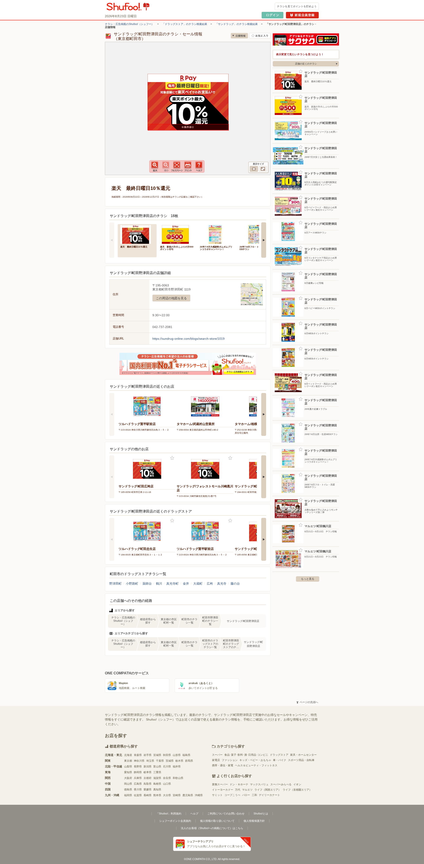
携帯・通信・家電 (222, 765)
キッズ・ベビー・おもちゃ (255, 760)
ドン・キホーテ (239, 784)
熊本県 (157, 795)
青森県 (138, 755)
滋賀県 (157, 778)
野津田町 (115, 583)
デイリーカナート (269, 795)
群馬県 (189, 760)
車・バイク (279, 760)
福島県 (186, 755)
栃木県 (179, 760)
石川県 (167, 766)
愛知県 (128, 772)
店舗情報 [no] (239, 35)
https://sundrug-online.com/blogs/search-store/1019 (188, 338)
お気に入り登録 (172, 458)
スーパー (217, 754)
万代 (237, 789)
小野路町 (132, 583)
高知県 (157, 789)
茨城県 (170, 760)
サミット (217, 795)
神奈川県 (139, 760)
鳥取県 (147, 783)
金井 (186, 583)
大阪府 (128, 778)
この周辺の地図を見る (171, 298)
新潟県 (147, 766)
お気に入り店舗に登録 (260, 35)
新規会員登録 (302, 15)
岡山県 (128, 783)
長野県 (138, 766)
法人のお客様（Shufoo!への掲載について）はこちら (212, 828)
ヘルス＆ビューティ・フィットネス (256, 765)
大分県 (167, 795)
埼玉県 (150, 760)
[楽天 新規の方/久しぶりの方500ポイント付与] (177, 234)
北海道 (128, 755)
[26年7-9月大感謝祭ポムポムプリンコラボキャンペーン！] (216, 234)
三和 (254, 795)
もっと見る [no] (307, 578)
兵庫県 (138, 778)
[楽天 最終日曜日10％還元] (137, 234)
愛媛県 (147, 789)
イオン (297, 784)
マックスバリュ (259, 784)
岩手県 (147, 755)
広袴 (210, 583)
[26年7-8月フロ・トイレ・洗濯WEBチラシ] (256, 234)
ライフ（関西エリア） (267, 789)
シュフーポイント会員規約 (175, 820)
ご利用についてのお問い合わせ (225, 813)
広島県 (138, 783)
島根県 (157, 783)
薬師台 (147, 583)
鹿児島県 (187, 795)
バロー (246, 795)
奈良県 (167, 778)
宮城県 (157, 755)
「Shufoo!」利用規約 (168, 813)
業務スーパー (220, 784)
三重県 (157, 772)
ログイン (272, 15)
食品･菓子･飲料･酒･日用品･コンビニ (246, 754)
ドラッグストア (279, 754)
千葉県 (160, 760)
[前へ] (111, 240)
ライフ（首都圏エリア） (297, 789)
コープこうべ (232, 795)
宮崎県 (177, 795)
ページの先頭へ (307, 702)
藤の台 (235, 583)
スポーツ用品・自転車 (301, 760)
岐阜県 (147, 772)
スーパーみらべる (281, 784)
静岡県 (138, 772)
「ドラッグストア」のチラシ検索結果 (184, 24)
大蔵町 (198, 583)
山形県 (177, 755)
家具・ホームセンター (303, 754)
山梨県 (128, 766)
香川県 (138, 789)
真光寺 (221, 583)
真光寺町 (172, 583)
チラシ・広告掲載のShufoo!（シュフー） (129, 24)
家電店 (216, 760)
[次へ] (263, 240)
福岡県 (128, 795)
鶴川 (159, 583)
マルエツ (247, 789)
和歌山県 (178, 778)
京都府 (147, 778)
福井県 (177, 766)
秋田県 (167, 755)
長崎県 (147, 795)
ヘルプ (194, 813)
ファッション (230, 760)
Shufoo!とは (261, 813)
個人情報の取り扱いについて (217, 820)
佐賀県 (138, 795)
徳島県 (128, 789)
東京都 (128, 760)
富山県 (157, 766)
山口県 (167, 783)
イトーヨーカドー (222, 789)
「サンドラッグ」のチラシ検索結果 (236, 24)
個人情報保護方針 (254, 820)
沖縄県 (199, 795)
